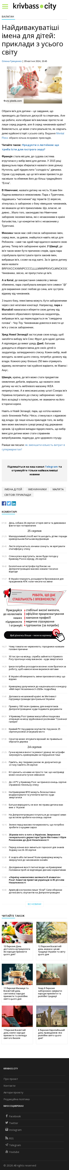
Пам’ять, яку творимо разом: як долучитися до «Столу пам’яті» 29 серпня (35, 763)
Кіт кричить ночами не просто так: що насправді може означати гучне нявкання (36, 773)
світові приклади (17, 494)
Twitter (13, 1123)
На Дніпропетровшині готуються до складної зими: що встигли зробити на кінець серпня (37, 816)
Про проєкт (11, 1079)
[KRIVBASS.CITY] (34, 6)
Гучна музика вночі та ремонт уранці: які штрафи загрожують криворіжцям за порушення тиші (37, 753)
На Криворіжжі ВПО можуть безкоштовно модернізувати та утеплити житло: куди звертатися (32, 795)
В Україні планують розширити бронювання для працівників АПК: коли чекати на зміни (36, 580)
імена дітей (13, 489)
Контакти (9, 1085)
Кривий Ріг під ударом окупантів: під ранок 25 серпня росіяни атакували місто (34, 730)
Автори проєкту (13, 1092)
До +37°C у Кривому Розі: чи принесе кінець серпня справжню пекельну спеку (37, 783)
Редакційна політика (17, 1099)
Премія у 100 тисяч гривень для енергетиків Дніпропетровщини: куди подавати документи (35, 707)
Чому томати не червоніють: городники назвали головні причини (36, 648)
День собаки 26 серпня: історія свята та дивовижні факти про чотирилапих (37, 524)
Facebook (15, 1116)
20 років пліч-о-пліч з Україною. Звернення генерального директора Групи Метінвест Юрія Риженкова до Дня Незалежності (37, 837)
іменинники (37, 489)
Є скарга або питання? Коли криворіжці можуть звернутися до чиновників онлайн (35, 858)
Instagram (15, 1130)
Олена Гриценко (12, 61)
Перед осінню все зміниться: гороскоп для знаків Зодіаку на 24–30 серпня (36, 848)
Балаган (8, 16)
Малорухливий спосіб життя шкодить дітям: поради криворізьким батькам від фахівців (38, 537)
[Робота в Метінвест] (34, 614)
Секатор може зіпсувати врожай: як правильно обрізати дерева (35, 740)
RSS (11, 1138)
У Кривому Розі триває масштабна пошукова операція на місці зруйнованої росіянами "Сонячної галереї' (38, 719)
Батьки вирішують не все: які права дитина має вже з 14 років (36, 806)
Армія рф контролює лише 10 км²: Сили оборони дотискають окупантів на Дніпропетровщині (35, 891)
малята (58, 489)
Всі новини (34, 904)
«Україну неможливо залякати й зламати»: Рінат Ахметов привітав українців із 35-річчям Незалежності (36, 880)
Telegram (51, 466)
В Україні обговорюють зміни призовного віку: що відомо (37, 677)
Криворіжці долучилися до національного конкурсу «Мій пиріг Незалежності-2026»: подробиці (38, 687)
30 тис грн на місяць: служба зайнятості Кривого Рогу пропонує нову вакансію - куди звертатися (36, 658)
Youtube (14, 1152)
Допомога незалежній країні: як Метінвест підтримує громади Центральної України (32, 697)
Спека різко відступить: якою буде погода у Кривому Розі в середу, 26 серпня (33, 557)
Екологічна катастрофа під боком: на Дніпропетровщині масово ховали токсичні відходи (33, 569)
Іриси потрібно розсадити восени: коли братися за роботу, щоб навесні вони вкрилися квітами (37, 668)
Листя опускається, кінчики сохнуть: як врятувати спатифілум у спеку (37, 547)
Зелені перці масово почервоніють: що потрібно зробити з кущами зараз (36, 826)
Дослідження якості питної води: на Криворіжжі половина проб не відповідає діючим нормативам (37, 868)
